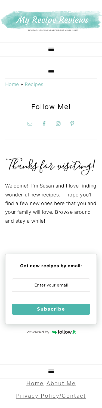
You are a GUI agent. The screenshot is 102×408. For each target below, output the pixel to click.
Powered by (38, 332)
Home (12, 84)
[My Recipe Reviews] (51, 29)
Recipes (34, 84)
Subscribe (51, 309)
